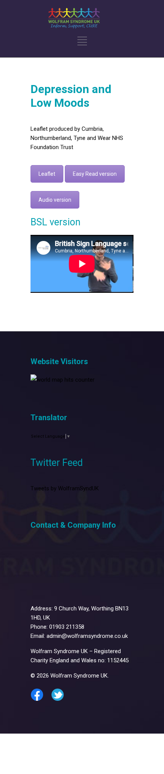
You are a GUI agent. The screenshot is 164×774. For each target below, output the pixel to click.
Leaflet (47, 174)
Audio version (55, 200)
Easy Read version (95, 174)
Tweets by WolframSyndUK (65, 488)
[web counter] (63, 379)
